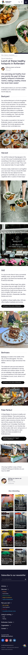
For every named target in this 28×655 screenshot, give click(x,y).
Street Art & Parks (6, 595)
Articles (3, 586)
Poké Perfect (6, 414)
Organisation (5, 625)
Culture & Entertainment (7, 599)
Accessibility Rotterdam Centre (9, 611)
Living (3, 616)
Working (4, 618)
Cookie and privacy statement (13, 647)
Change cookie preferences (7, 649)
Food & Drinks (5, 593)
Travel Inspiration (6, 607)
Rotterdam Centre (6, 622)
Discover (4, 589)
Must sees (4, 609)
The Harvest (18, 157)
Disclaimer (3, 647)
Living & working (6, 614)
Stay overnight (5, 605)
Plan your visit (5, 603)
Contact (3, 628)
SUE (5, 278)
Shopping (4, 591)
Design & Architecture (7, 597)
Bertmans (4, 356)
